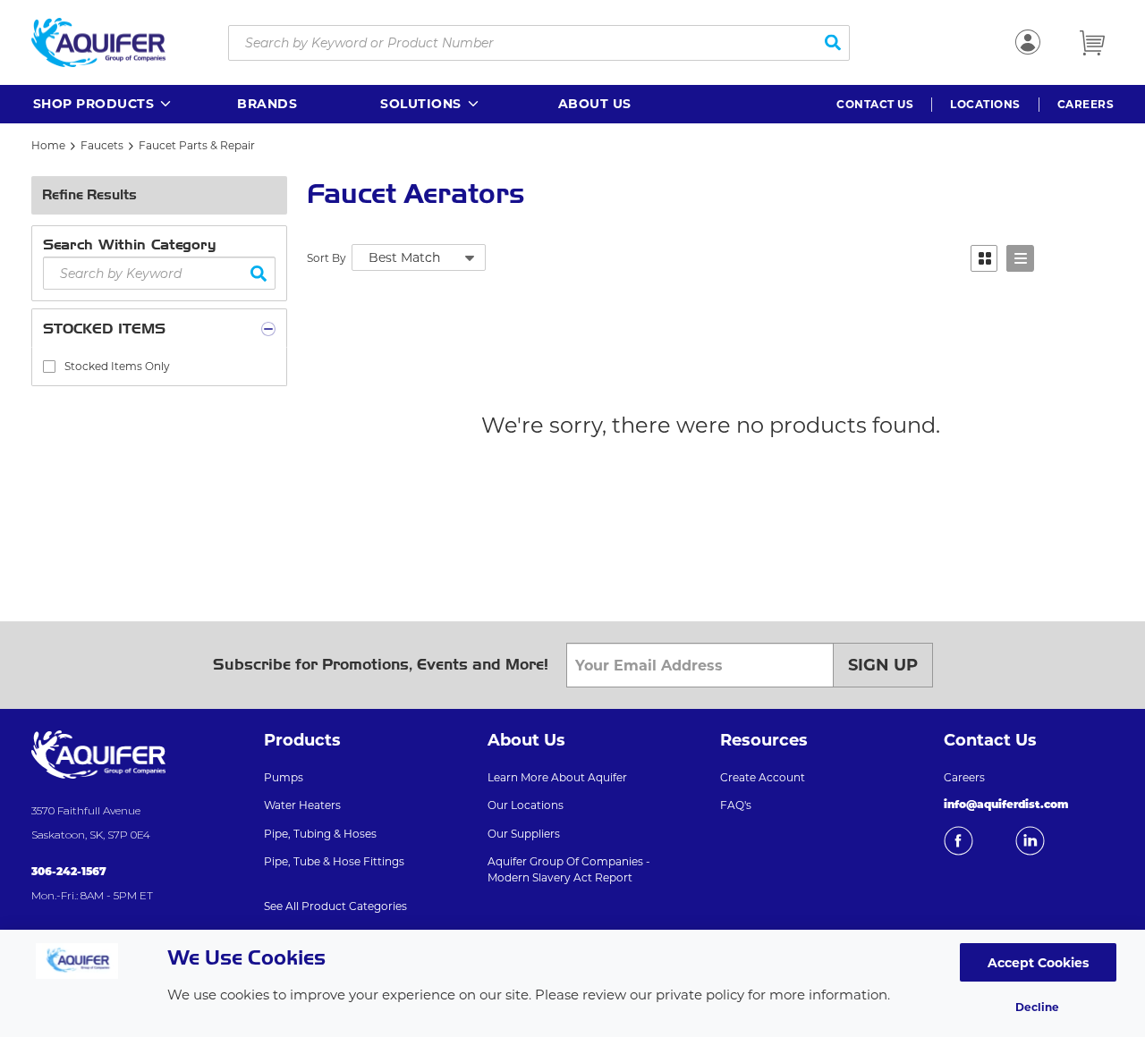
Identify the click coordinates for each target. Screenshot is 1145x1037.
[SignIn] (1027, 42)
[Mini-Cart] (1092, 43)
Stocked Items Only (117, 366)
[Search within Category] (259, 273)
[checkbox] (49, 366)
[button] (103, 104)
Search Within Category (129, 244)
